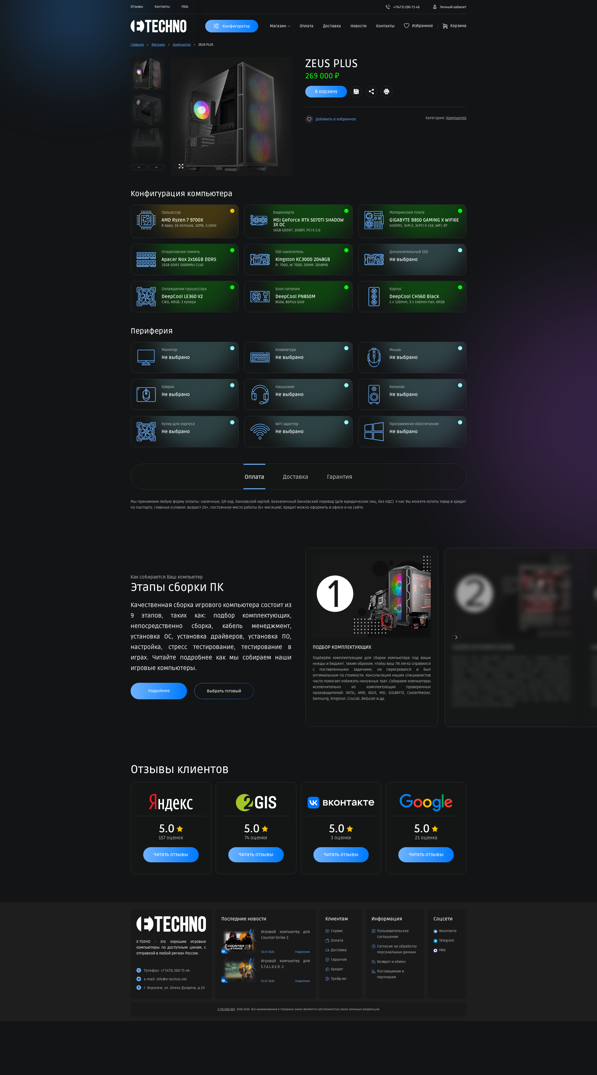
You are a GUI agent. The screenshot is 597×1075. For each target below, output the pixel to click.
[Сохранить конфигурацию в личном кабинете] (356, 91)
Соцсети (443, 919)
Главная (137, 45)
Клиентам (336, 919)
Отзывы (137, 7)
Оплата (306, 26)
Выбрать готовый (224, 691)
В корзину (326, 91)
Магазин (278, 26)
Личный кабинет (452, 7)
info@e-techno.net (171, 979)
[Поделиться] (371, 91)
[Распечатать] (386, 91)
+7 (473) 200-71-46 (175, 970)
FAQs (184, 7)
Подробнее (159, 690)
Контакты (162, 7)
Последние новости (243, 919)
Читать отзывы (170, 854)
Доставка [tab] (295, 477)
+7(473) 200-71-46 (406, 7)
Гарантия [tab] (339, 477)
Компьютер (182, 45)
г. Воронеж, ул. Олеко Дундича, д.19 (174, 988)
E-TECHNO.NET (226, 1009)
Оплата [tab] (254, 477)
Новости (359, 26)
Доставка (332, 26)
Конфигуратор (236, 26)
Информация (386, 919)
